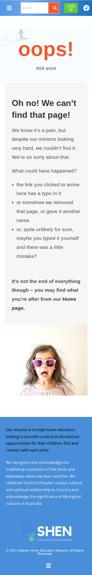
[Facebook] (86, 8)
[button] (9, 7)
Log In (71, 8)
